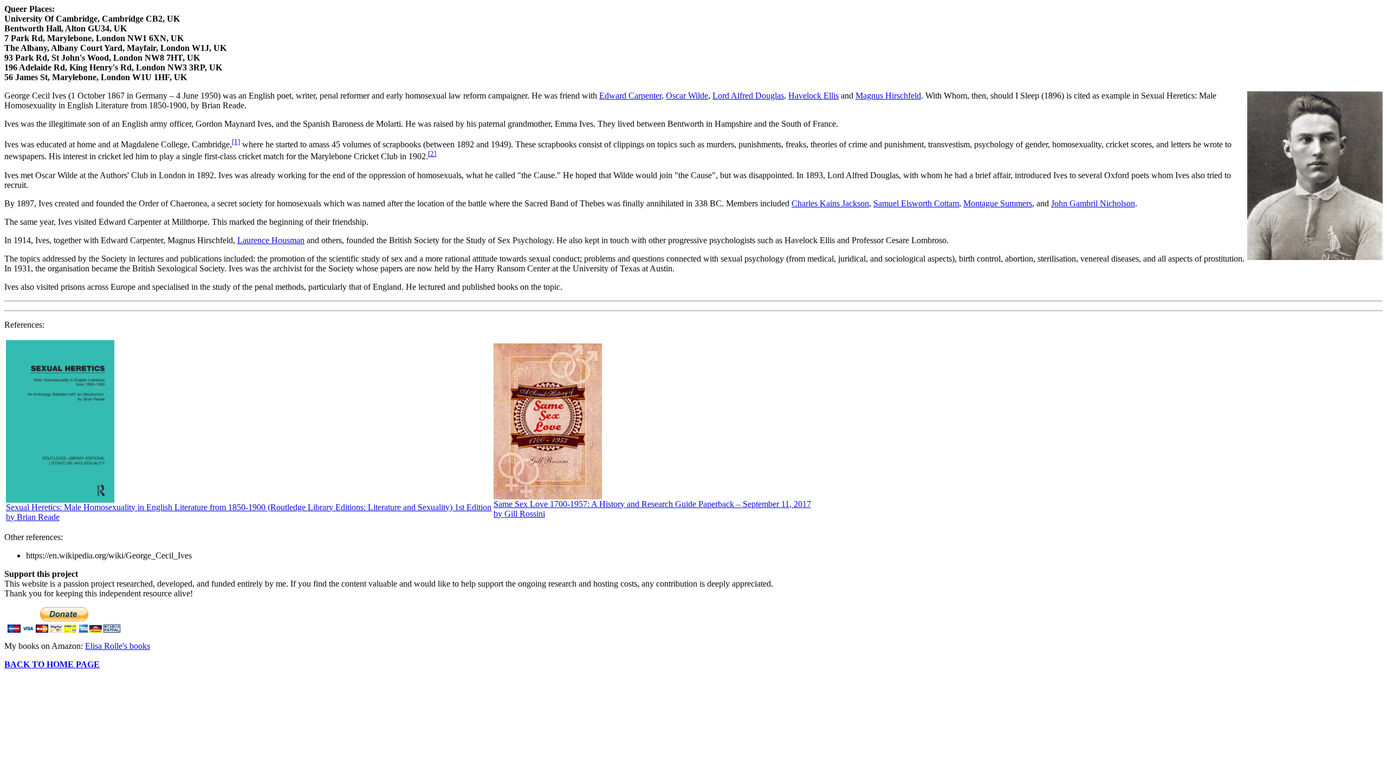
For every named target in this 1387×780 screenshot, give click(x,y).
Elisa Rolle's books (117, 646)
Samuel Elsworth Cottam (916, 203)
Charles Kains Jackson (830, 203)
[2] (432, 154)
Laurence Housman (270, 240)
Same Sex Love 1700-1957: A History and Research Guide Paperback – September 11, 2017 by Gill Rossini (652, 508)
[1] (236, 142)
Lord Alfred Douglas (748, 95)
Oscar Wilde (687, 95)
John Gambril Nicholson (1093, 203)
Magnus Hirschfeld (888, 95)
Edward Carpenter (630, 95)
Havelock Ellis (813, 95)
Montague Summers (997, 203)
